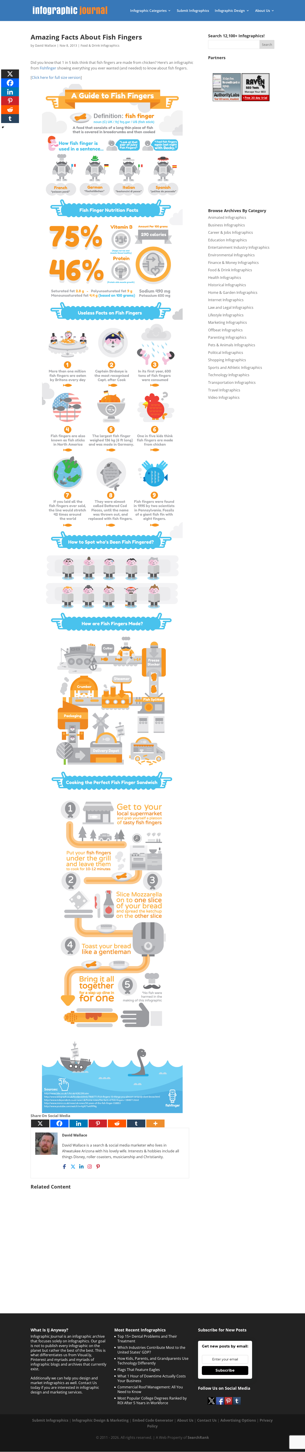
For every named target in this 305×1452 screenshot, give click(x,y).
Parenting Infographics (227, 337)
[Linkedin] (78, 1123)
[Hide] (3, 127)
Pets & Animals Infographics (231, 345)
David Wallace (45, 45)
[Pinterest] (98, 1123)
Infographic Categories (148, 11)
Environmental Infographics (231, 255)
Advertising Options (238, 1420)
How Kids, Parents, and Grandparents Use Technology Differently (152, 1361)
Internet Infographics (226, 299)
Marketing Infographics (227, 322)
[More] (155, 1123)
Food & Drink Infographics (100, 45)
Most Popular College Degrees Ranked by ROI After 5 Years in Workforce (152, 1400)
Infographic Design (230, 11)
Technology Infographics (228, 374)
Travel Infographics (224, 390)
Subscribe (225, 1370)
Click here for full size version (56, 77)
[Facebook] (59, 1123)
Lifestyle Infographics (226, 315)
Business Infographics (226, 225)
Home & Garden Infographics (232, 292)
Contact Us (207, 1420)
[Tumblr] (136, 1123)
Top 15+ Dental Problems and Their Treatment (147, 1338)
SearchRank (198, 1437)
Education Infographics (227, 240)
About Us (262, 11)
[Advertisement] (112, 1240)
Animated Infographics (227, 217)
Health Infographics (224, 277)
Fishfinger (48, 68)
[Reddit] (117, 1123)
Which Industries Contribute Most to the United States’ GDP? (151, 1350)
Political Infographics (225, 352)
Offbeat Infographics (225, 330)
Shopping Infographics (227, 359)
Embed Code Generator (152, 1420)
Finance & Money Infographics (233, 262)
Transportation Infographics (232, 382)
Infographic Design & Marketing (100, 1420)
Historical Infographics (227, 284)
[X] (40, 1123)
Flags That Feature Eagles (138, 1369)
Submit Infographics (193, 11)
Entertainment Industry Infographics (238, 247)
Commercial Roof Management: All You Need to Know (150, 1389)
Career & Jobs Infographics (230, 232)
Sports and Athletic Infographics (235, 367)
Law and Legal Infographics (230, 307)
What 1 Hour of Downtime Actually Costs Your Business (151, 1378)
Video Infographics (224, 397)
